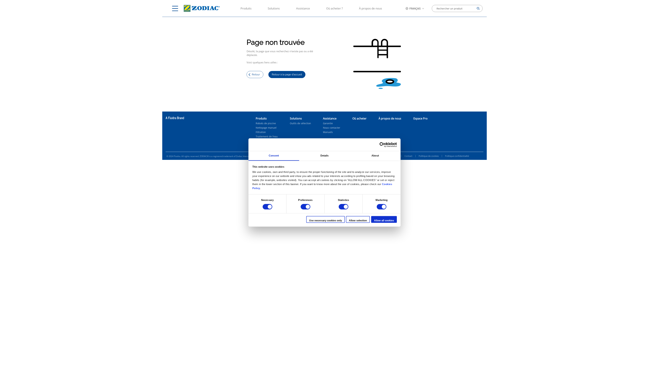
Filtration (261, 132)
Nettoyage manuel (266, 127)
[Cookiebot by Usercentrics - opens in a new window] (382, 144)
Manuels (328, 132)
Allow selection (358, 220)
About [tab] (375, 155)
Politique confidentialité (457, 155)
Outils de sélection (300, 123)
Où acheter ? (334, 8)
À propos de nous (370, 8)
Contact (408, 155)
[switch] (305, 207)
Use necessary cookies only (325, 220)
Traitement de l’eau (267, 136)
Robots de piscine (266, 123)
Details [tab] (324, 155)
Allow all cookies (384, 220)
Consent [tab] (274, 155)
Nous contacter (331, 127)
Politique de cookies (429, 155)
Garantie (328, 123)
